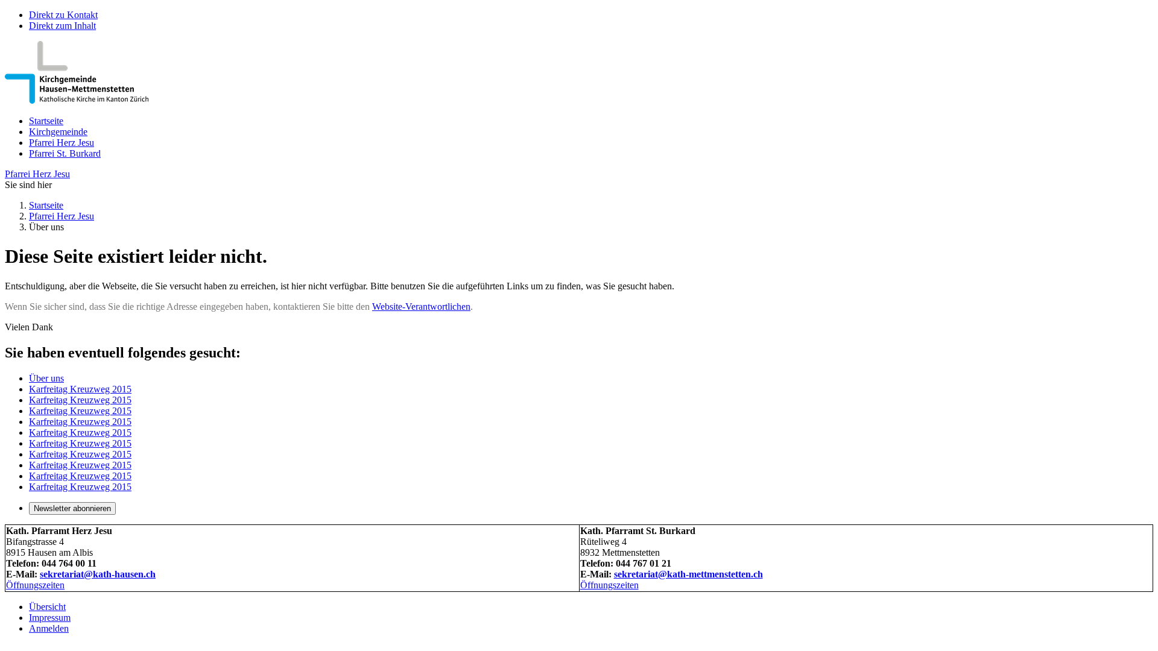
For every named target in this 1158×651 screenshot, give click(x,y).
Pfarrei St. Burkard (65, 153)
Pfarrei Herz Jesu (61, 142)
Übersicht (47, 607)
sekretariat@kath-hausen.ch (98, 574)
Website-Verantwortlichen (421, 306)
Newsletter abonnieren (72, 508)
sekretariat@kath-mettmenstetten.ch (688, 574)
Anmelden (49, 628)
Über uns (46, 378)
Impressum (50, 617)
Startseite (46, 121)
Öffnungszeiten (35, 585)
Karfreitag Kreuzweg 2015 (80, 389)
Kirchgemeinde (58, 132)
